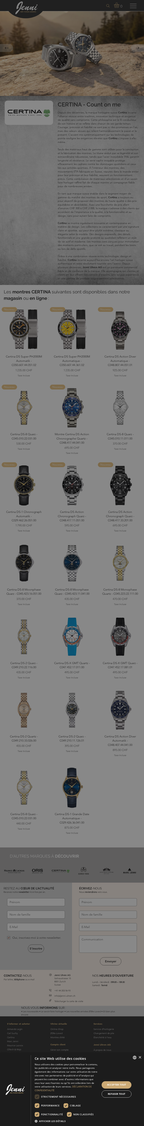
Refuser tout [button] (116, 1094)
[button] (66, 1121)
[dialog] (72, 1089)
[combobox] (134, 1057)
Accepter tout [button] (116, 1084)
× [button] (139, 1057)
